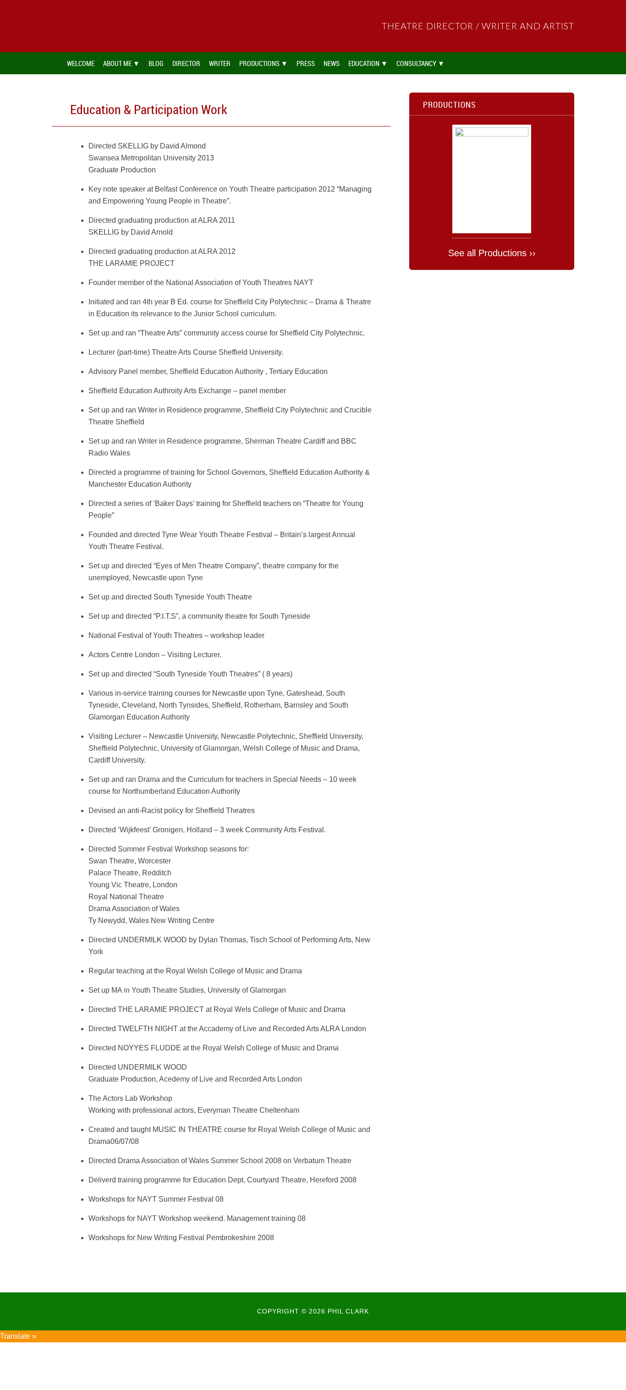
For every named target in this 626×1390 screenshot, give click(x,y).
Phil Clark (125, 26)
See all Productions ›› (492, 253)
